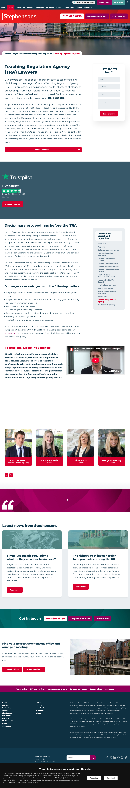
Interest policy (39, 759)
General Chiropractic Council (107, 259)
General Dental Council (108, 263)
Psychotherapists (105, 288)
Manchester (40, 708)
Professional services (107, 285)
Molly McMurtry (111, 460)
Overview (102, 244)
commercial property (107, 713)
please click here (33, 782)
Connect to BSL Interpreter (85, 2)
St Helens (40, 710)
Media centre (69, 7)
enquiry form (11, 333)
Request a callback (97, 16)
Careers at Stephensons (57, 689)
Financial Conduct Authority (105, 254)
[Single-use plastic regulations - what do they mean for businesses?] (32, 539)
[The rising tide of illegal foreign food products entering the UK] (98, 539)
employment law (75, 713)
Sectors (30, 7)
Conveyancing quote (78, 689)
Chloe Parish (80, 460)
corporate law (85, 713)
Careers (79, 7)
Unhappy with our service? (44, 762)
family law (78, 710)
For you (10, 7)
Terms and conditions (42, 756)
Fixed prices (39, 7)
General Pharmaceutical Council (108, 271)
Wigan (38, 713)
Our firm (59, 7)
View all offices (12, 669)
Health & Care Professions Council (106, 276)
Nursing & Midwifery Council (106, 281)
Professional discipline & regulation (36, 54)
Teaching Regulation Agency (67, 54)
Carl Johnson (18, 460)
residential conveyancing (97, 710)
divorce (84, 710)
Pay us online (118, 2)
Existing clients (104, 2)
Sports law (102, 296)
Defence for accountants (108, 250)
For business (20, 7)
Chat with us (118, 16)
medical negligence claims (99, 708)
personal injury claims (114, 708)
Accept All (94, 778)
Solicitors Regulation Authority (107, 292)
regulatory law (93, 713)
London (39, 705)
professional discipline (113, 710)
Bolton (38, 703)
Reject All (111, 778)
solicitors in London (83, 705)
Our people (50, 7)
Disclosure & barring (106, 305)
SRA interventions (37, 689)
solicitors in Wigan (111, 705)
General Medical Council (108, 267)
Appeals (101, 247)
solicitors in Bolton (108, 703)
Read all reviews (12, 204)
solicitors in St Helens (96, 705)
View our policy (111, 737)
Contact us (88, 7)
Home (3, 7)
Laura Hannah (49, 460)
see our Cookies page (63, 780)
